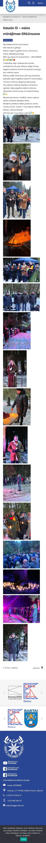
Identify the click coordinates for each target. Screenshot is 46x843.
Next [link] (41, 692)
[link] (34, 3)
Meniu (40, 3)
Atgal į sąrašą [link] (10, 667)
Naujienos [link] (7, 17)
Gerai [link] (23, 839)
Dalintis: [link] (36, 668)
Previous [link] (4, 692)
